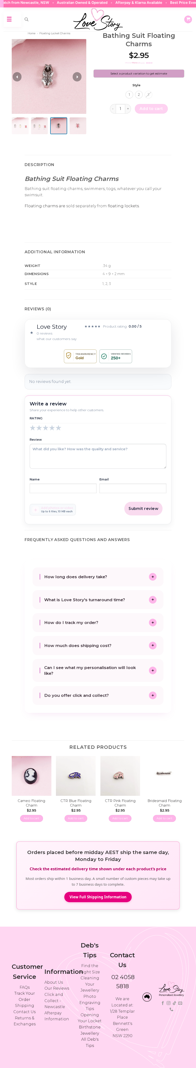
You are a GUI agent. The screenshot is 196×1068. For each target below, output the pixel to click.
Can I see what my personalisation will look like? (90, 670)
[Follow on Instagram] (168, 1003)
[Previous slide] (17, 76)
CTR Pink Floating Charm (120, 803)
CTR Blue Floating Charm (75, 803)
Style (136, 85)
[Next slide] (77, 76)
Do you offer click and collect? (76, 695)
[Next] (184, 793)
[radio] (129, 94)
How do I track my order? (71, 622)
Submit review (143, 508)
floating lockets (123, 206)
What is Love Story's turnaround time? (84, 599)
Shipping (24, 1005)
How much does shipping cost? (77, 645)
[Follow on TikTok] (174, 1003)
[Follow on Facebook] (163, 1003)
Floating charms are (45, 206)
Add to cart (151, 108)
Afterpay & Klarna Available (126, 2)
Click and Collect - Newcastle (54, 1000)
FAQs (25, 987)
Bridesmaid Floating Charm (164, 803)
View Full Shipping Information (98, 897)
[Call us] (171, 1009)
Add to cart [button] (31, 818)
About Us (53, 982)
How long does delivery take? (75, 576)
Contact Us (24, 1012)
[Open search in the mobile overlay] (26, 19)
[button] (188, 19)
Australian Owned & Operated (70, 2)
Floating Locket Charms (54, 33)
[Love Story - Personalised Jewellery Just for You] (98, 19)
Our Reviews (56, 988)
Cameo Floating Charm (31, 803)
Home (31, 33)
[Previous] (12, 793)
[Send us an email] (180, 1003)
